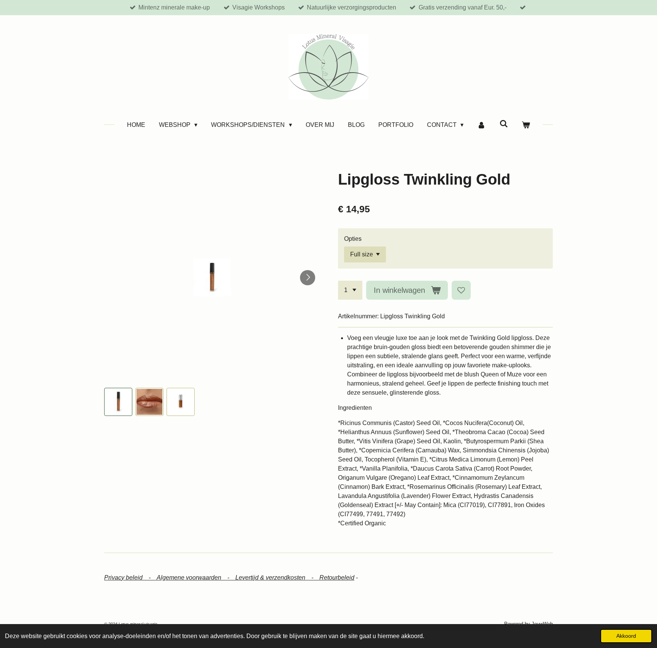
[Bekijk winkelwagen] (526, 125)
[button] (118, 402)
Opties (353, 238)
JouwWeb (542, 624)
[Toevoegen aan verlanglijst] (461, 290)
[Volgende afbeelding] (307, 277)
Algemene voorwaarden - (196, 577)
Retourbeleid (336, 577)
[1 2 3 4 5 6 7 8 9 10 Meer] (350, 290)
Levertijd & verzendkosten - (277, 577)
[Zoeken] (503, 124)
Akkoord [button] (626, 636)
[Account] (481, 125)
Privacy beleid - (130, 577)
